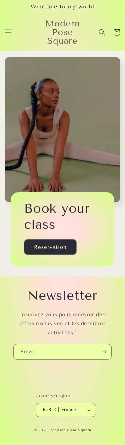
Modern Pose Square (71, 430)
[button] (8, 32)
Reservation (50, 247)
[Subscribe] (104, 352)
